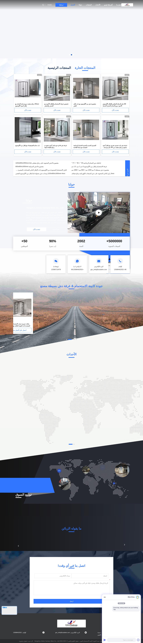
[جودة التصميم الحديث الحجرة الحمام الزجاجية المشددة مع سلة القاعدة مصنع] (86, 130)
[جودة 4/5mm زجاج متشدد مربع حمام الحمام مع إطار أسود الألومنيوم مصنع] (28, 88)
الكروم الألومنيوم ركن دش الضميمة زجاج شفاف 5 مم (89, 163)
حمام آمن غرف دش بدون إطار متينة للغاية (85, 170)
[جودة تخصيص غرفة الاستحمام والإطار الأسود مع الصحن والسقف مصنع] (57, 88)
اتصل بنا (118, 5)
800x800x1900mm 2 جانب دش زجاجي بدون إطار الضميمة (91, 173)
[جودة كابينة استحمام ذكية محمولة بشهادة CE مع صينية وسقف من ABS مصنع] (56, 307)
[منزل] (127, 5)
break (73, 166)
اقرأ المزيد (56, 229)
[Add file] (138, 640)
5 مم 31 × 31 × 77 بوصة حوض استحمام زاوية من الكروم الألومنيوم (37, 163)
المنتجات (89, 5)
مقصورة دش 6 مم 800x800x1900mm (28, 166)
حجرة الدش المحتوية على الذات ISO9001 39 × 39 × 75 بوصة (35, 170)
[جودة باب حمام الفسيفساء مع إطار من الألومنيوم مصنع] (28, 130)
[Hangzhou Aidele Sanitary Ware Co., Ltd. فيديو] (99, 212)
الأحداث (97, 5)
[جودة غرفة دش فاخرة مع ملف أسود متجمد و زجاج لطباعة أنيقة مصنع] (57, 130)
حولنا (80, 5)
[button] (18, 546)
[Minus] (105, 597)
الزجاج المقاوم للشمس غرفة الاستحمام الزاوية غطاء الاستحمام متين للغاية (39, 173)
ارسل (71, 601)
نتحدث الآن (115, 110)
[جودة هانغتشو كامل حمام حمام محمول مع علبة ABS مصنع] (26, 307)
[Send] (104, 640)
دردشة (61, 5)
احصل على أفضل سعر (114, 330)
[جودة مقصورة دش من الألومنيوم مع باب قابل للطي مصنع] (86, 88)
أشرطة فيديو (108, 5)
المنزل (73, 5)
